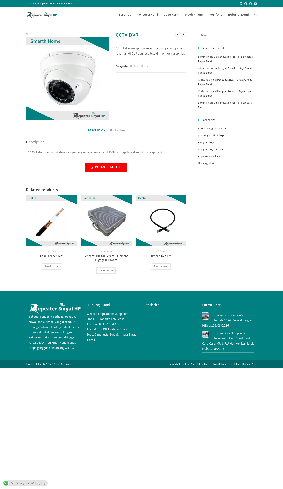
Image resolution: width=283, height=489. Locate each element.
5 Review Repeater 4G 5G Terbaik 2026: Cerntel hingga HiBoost (227, 320)
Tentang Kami (188, 364)
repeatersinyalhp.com (114, 314)
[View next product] (183, 34)
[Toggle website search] (255, 14)
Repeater (108, 251)
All (131, 66)
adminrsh (203, 56)
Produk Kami (219, 364)
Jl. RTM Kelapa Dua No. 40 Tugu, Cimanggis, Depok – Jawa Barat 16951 (111, 334)
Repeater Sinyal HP (209, 156)
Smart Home (141, 66)
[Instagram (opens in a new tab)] (250, 4)
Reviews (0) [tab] (117, 130)
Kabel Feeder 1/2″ (51, 256)
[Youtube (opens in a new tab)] (255, 4)
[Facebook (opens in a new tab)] (245, 4)
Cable (53, 251)
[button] (28, 34)
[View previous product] (177, 34)
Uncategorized (206, 163)
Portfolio (234, 364)
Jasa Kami (204, 364)
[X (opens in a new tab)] (241, 4)
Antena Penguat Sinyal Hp (213, 128)
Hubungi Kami (249, 364)
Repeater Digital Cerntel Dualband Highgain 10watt (106, 258)
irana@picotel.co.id (112, 319)
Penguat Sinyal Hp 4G (210, 149)
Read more (51, 266)
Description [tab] (96, 130)
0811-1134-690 (109, 324)
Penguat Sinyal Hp (208, 142)
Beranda (173, 364)
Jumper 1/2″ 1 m (160, 256)
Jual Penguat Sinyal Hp (211, 135)
